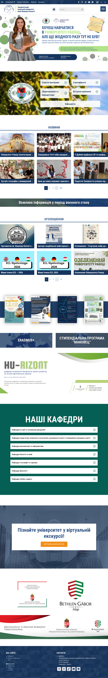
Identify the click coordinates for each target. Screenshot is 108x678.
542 (61, 188)
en (105, 2)
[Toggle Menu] (103, 9)
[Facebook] (78, 2)
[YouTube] (89, 2)
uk (97, 2)
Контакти (41, 2)
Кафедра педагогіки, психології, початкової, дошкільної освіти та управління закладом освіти (51, 438)
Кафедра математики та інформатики (27, 446)
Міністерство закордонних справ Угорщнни (63, 17)
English (10, 670)
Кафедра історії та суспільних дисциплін (28, 430)
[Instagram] (82, 2)
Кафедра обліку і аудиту (22, 479)
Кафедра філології (19, 471)
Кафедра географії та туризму (24, 463)
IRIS (2, 2)
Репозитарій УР (10, 2)
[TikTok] (85, 2)
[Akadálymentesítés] (54, 9)
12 (61, 279)
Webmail (33, 2)
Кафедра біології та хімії (22, 454)
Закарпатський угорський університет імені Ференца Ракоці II (24, 17)
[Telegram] (92, 2)
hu (101, 2)
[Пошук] (82, 9)
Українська (11, 666)
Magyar (10, 668)
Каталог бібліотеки (23, 2)
